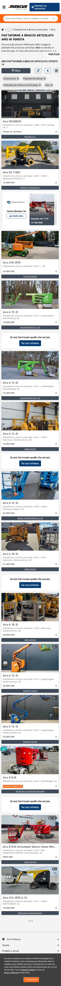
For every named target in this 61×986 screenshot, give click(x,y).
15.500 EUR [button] (8, 393)
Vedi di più (54, 54)
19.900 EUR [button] (8, 322)
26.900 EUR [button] (8, 686)
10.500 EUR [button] (8, 908)
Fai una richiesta (30, 343)
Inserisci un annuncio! (40, 7)
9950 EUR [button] (8, 857)
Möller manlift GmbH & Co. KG (30, 518)
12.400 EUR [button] (8, 183)
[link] (30, 104)
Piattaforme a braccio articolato (31, 29)
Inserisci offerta (11, 786)
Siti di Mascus (14, 939)
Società (5, 945)
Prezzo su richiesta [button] (12, 132)
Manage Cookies (28, 970)
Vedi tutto (18, 215)
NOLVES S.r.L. (30, 136)
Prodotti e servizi (10, 951)
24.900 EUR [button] (8, 271)
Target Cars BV (30, 862)
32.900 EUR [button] (8, 737)
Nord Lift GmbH (30, 276)
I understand (31, 979)
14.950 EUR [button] (8, 444)
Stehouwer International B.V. (30, 913)
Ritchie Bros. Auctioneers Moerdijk (30, 791)
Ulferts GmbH (30, 449)
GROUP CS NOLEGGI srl (30, 187)
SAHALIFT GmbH (30, 691)
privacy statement (11, 973)
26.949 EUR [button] (8, 635)
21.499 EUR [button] (8, 564)
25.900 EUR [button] (8, 513)
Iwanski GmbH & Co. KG (30, 327)
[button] (15, 70)
